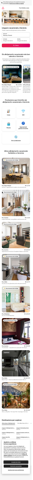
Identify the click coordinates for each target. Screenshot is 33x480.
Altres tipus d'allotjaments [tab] (8, 423)
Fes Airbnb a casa (24, 8)
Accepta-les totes (15, 462)
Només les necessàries (16, 466)
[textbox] (9, 41)
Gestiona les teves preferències (16, 470)
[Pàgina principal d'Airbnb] (3, 8)
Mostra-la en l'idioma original (16, 3)
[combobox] (16, 35)
